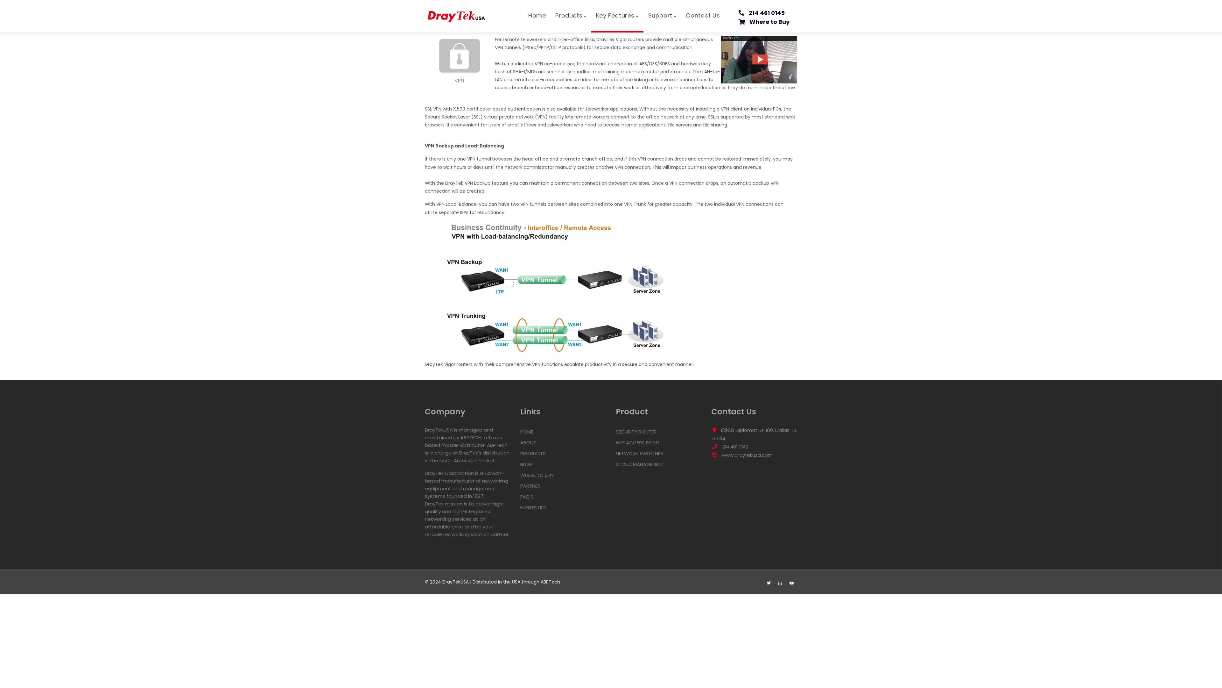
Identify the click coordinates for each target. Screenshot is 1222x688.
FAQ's (526, 496)
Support (660, 15)
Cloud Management (640, 464)
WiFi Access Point (638, 442)
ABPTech (550, 582)
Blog (526, 464)
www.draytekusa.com (747, 455)
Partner (530, 486)
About (528, 442)
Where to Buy (769, 22)
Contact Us (703, 15)
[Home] (456, 13)
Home (537, 15)
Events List (533, 507)
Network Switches (639, 453)
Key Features (615, 15)
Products (568, 15)
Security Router (636, 431)
